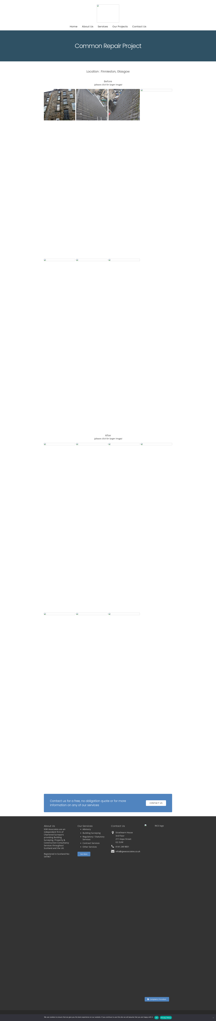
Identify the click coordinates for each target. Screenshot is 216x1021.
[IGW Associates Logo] (108, 14)
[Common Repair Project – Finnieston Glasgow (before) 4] (124, 343)
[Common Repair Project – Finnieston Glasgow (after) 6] (59, 697)
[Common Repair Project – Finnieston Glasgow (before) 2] (156, 173)
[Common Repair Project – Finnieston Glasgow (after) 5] (156, 527)
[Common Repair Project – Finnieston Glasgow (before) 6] (59, 173)
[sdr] (92, 343)
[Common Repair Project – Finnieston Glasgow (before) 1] (92, 173)
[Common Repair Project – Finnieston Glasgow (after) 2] (92, 697)
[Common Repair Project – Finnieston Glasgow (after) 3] (59, 527)
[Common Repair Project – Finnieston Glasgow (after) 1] (124, 527)
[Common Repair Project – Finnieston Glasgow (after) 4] (124, 697)
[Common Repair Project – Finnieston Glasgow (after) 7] (92, 527)
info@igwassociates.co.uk (128, 851)
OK (156, 1018)
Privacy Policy (166, 1018)
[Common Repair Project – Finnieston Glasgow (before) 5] (59, 343)
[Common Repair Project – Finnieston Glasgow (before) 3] (124, 173)
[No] (213, 1017)
